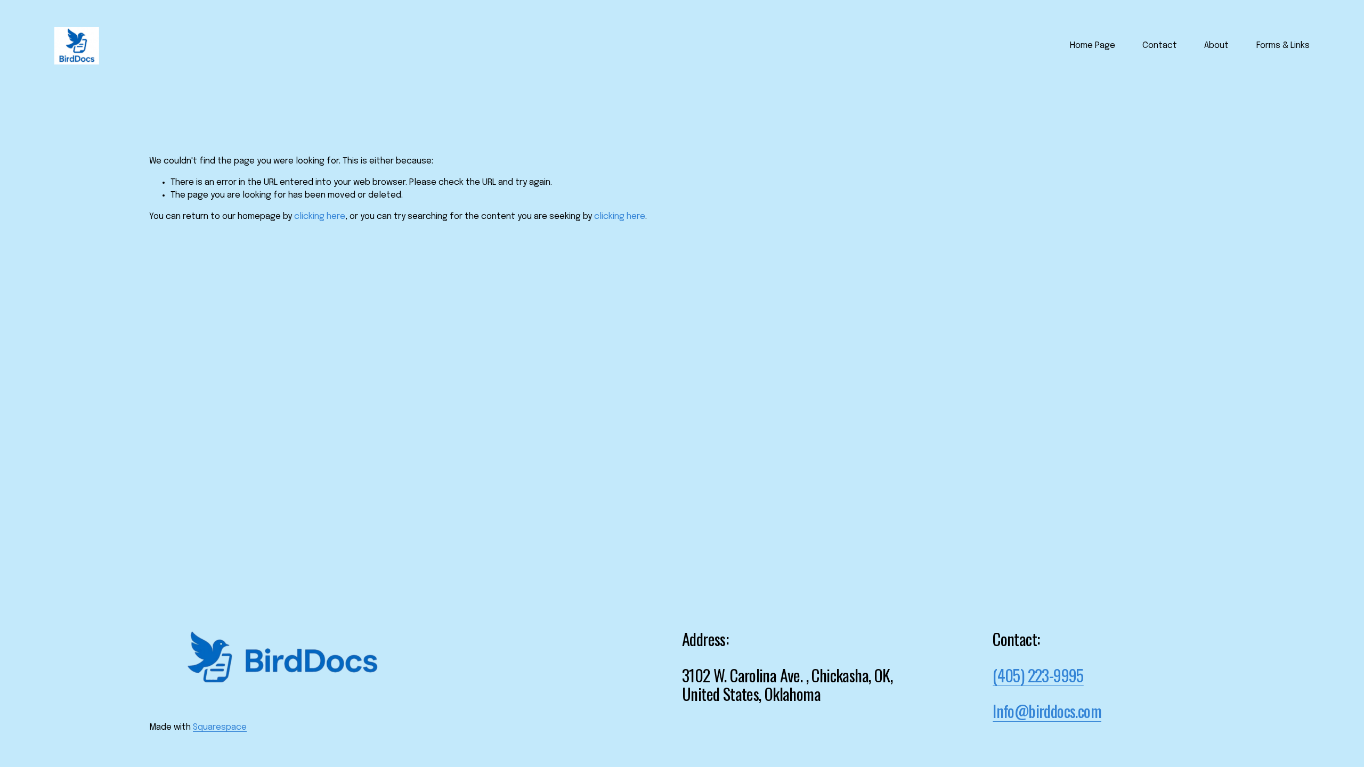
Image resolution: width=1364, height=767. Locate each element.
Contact (1159, 45)
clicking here (319, 216)
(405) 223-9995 (1038, 675)
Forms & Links (1283, 45)
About (1216, 45)
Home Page (1092, 45)
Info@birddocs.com (1047, 711)
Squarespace (220, 727)
